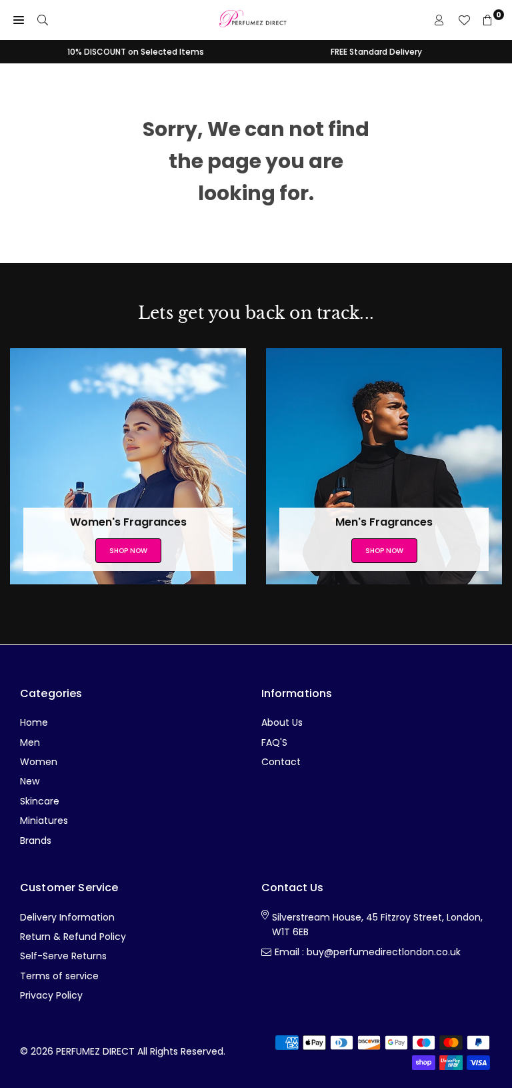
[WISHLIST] (464, 20)
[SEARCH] (43, 20)
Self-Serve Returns (63, 956)
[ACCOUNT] (439, 20)
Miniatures (44, 820)
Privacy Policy (51, 995)
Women (38, 761)
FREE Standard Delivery (376, 51)
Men (30, 742)
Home (34, 722)
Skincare (39, 801)
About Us (282, 722)
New (29, 781)
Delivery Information (67, 917)
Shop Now (128, 551)
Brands (35, 840)
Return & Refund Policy (73, 936)
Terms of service (59, 976)
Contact (281, 761)
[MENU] (19, 20)
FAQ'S (274, 742)
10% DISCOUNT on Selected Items (135, 51)
